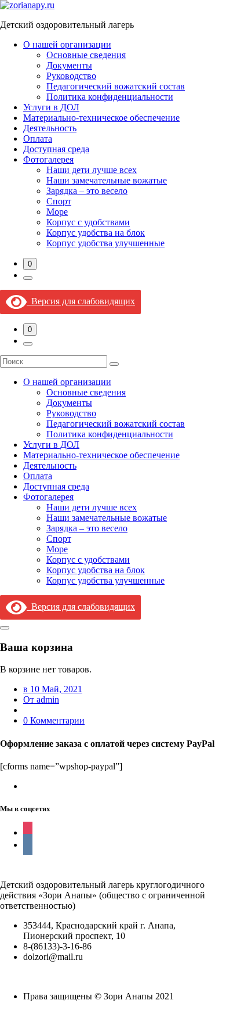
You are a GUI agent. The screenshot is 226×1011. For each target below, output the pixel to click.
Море (57, 212)
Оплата (37, 138)
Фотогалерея (48, 159)
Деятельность (49, 128)
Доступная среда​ (56, 149)
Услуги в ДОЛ (51, 107)
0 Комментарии (54, 720)
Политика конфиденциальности (109, 97)
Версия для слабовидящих (81, 301)
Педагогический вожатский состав (115, 86)
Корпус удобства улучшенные (105, 243)
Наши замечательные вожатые (106, 180)
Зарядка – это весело (86, 191)
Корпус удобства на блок (95, 233)
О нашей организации (67, 44)
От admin (41, 699)
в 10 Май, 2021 (52, 689)
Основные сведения (86, 55)
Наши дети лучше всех (91, 170)
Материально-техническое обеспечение (101, 118)
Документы (69, 65)
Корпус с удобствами (88, 222)
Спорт (58, 201)
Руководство (71, 76)
